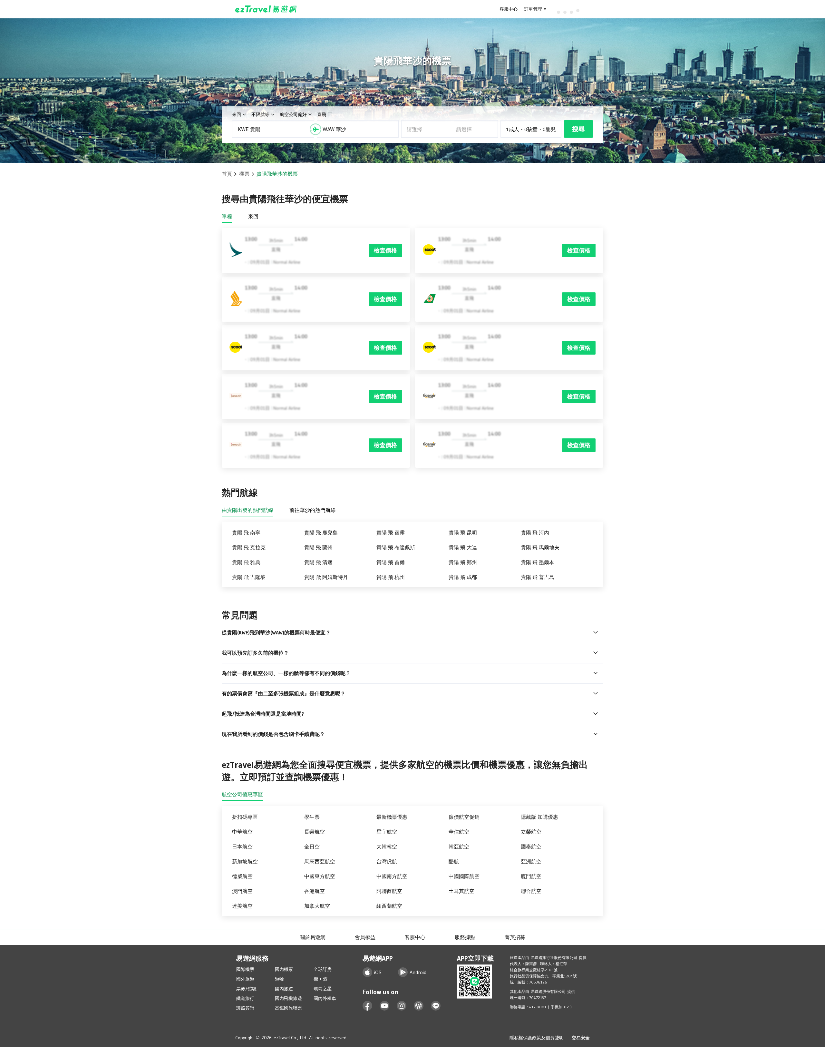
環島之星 (323, 989)
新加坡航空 (245, 861)
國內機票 (284, 969)
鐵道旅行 (245, 998)
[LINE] (436, 1006)
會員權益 (365, 937)
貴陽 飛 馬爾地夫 (540, 547)
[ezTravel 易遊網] (266, 9)
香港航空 (314, 891)
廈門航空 (531, 876)
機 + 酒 (320, 979)
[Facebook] (368, 1006)
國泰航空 (531, 846)
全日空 (312, 846)
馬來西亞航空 (319, 861)
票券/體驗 (246, 989)
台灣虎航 (386, 861)
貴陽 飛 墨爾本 (537, 562)
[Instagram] (402, 1006)
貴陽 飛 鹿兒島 (321, 532)
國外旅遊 (245, 979)
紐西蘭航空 (389, 906)
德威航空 (242, 876)
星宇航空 (386, 831)
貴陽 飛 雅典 (246, 562)
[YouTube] (385, 1006)
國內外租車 (325, 998)
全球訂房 (323, 969)
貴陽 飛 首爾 (390, 562)
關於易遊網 (312, 937)
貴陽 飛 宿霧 (390, 532)
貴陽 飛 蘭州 (318, 547)
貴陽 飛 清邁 (318, 562)
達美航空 (242, 906)
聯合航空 (531, 891)
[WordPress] (419, 1006)
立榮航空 (531, 831)
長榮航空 (314, 831)
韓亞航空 (459, 846)
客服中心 (509, 9)
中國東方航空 (319, 876)
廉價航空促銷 (464, 817)
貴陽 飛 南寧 (246, 532)
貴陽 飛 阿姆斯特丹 (326, 577)
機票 (244, 174)
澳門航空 (242, 891)
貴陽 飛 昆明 (463, 532)
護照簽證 (245, 1008)
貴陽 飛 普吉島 (537, 577)
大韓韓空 (386, 846)
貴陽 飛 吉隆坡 (249, 577)
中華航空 (242, 831)
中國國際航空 (464, 876)
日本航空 (242, 846)
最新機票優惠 (391, 817)
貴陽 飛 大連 (463, 547)
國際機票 (245, 969)
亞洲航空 (531, 861)
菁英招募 (515, 937)
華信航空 (459, 831)
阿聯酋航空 (389, 891)
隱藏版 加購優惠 (539, 817)
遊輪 (279, 979)
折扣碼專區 (245, 817)
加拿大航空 (317, 906)
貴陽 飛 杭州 (390, 577)
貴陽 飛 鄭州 (463, 562)
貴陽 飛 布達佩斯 (395, 547)
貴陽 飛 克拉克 (249, 547)
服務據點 (465, 937)
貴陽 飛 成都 (463, 577)
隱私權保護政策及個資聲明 (537, 1038)
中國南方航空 (391, 876)
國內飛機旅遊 (288, 998)
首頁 (227, 174)
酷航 (454, 861)
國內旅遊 (284, 989)
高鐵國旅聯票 (288, 1008)
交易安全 (581, 1038)
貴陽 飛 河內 (535, 532)
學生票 (312, 817)
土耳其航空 (461, 891)
